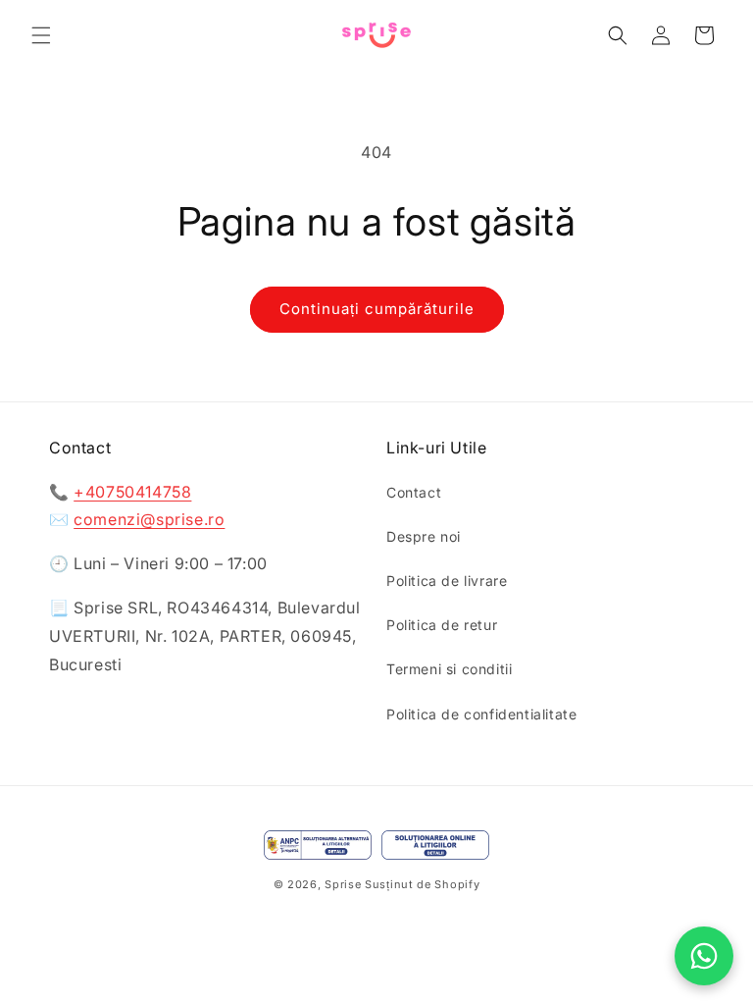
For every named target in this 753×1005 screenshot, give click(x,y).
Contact (413, 492)
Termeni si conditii (449, 669)
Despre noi (423, 536)
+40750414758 (132, 492)
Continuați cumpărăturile (377, 308)
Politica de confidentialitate (481, 714)
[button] (41, 35)
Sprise (343, 884)
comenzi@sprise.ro (149, 519)
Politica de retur (441, 624)
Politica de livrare (446, 580)
